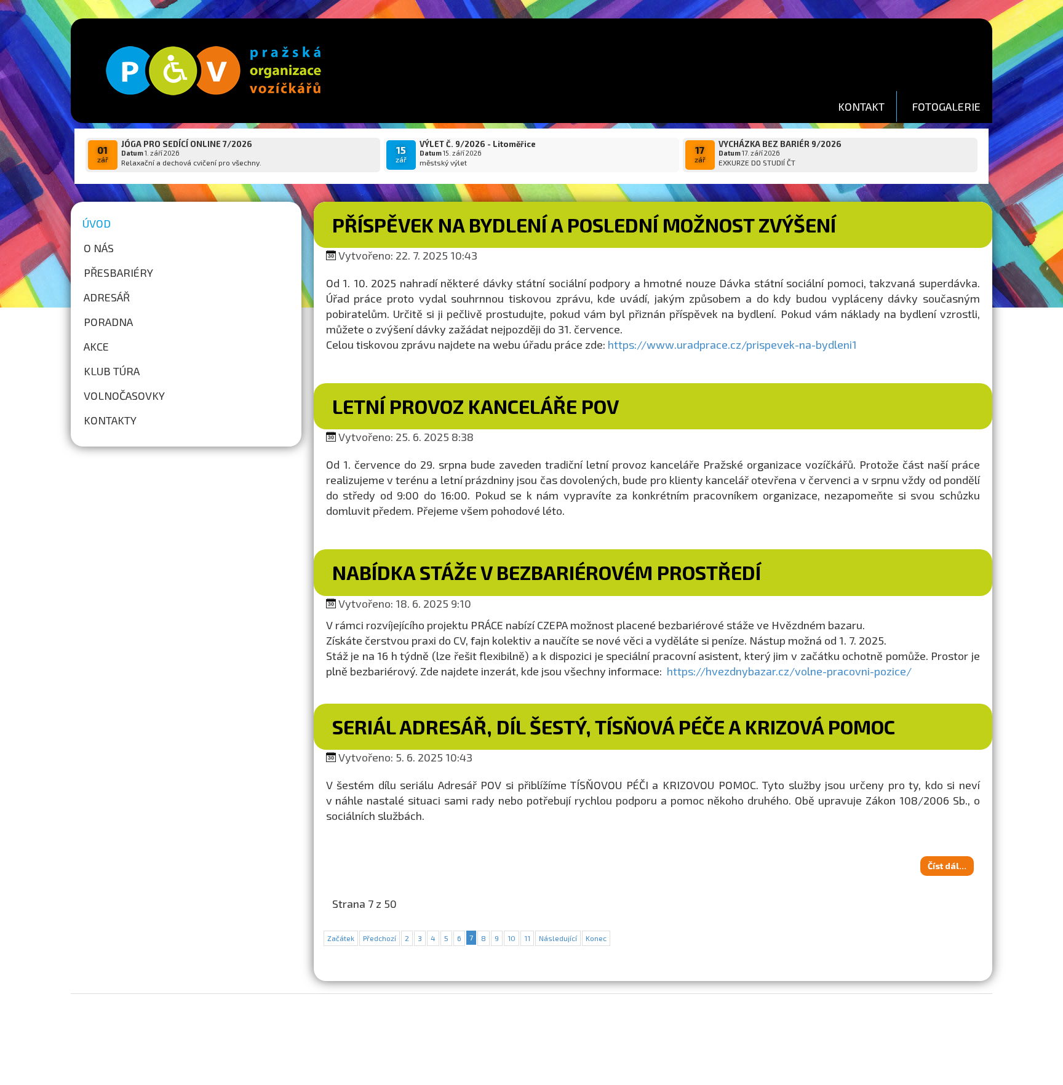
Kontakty (110, 420)
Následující (558, 938)
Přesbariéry (118, 272)
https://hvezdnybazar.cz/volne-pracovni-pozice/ (789, 671)
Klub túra (112, 371)
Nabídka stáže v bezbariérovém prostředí (546, 572)
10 (512, 938)
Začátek (340, 938)
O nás (99, 248)
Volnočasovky (124, 395)
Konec (596, 938)
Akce (96, 346)
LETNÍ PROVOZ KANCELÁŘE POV (475, 406)
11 (527, 938)
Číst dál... (947, 865)
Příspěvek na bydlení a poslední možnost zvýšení (584, 224)
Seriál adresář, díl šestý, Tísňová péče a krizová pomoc (613, 726)
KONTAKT (861, 106)
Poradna (108, 321)
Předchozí (379, 938)
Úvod (96, 223)
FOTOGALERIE (946, 106)
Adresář (107, 297)
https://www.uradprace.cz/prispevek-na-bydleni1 (732, 344)
